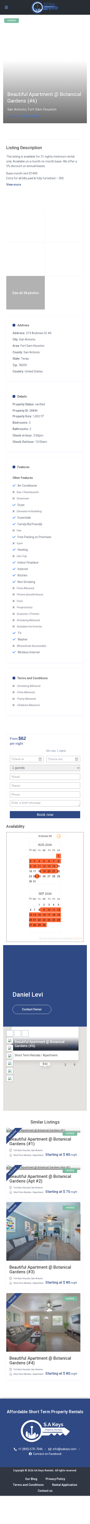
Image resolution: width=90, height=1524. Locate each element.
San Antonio (16, 109)
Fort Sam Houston (42, 109)
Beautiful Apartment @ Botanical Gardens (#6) (39, 1044)
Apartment (38, 1155)
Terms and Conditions (32, 678)
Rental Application (64, 1485)
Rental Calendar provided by (60, 938)
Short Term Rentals (22, 1155)
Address (23, 325)
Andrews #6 (45, 836)
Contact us (45, 1490)
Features (23, 467)
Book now (45, 815)
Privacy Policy (55, 1479)
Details (22, 396)
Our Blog (31, 1479)
